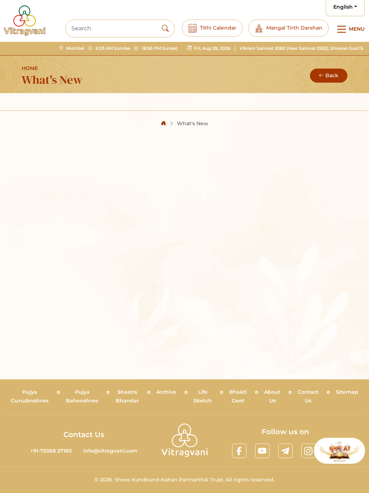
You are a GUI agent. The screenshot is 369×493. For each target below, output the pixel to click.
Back (331, 75)
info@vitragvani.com (110, 451)
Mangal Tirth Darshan (294, 28)
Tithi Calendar (218, 28)
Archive (166, 392)
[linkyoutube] (262, 451)
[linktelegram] (285, 451)
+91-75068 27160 (51, 451)
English (343, 7)
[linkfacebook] (239, 451)
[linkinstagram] (308, 451)
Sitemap (347, 392)
